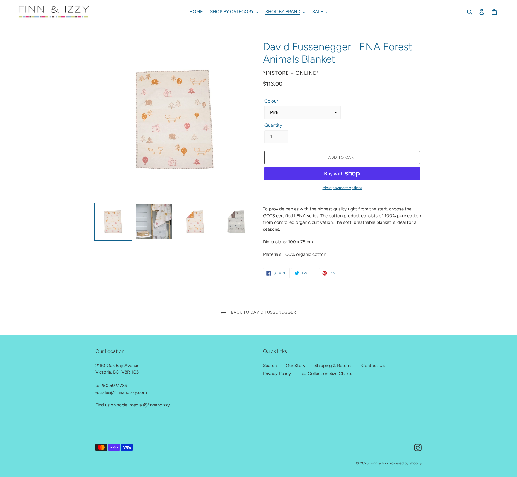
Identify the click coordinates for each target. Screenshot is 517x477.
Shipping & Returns (333, 365)
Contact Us (373, 365)
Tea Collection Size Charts (326, 373)
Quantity (273, 125)
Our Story (295, 365)
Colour (271, 101)
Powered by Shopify (405, 463)
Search (270, 365)
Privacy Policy (277, 373)
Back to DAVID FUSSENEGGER (262, 312)
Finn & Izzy (379, 463)
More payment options (342, 188)
